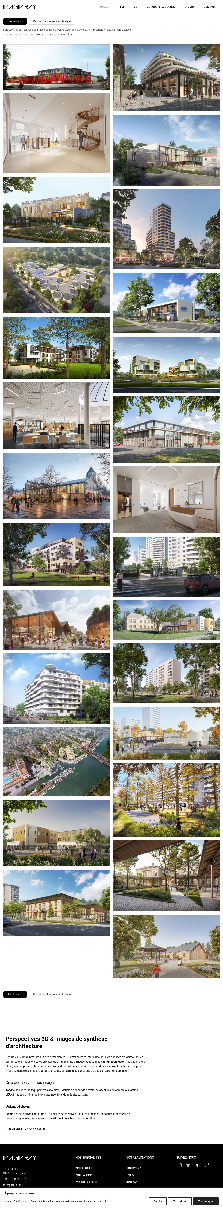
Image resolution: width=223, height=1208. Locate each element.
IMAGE (104, 7)
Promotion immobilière (86, 1182)
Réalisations (15, 21)
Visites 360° (131, 1182)
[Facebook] (197, 1165)
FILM (121, 7)
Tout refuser (180, 1201)
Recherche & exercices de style (52, 21)
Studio (189, 7)
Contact (210, 7)
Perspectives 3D (133, 1168)
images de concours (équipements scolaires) (33, 1090)
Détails (158, 1201)
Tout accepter (206, 1201)
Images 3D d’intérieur (85, 1175)
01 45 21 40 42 (19, 1179)
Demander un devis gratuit (27, 1129)
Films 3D (130, 1175)
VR (135, 7)
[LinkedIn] (188, 1165)
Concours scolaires (161, 7)
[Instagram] (179, 1165)
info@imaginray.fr (14, 1185)
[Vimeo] (206, 1165)
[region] (111, 1198)
